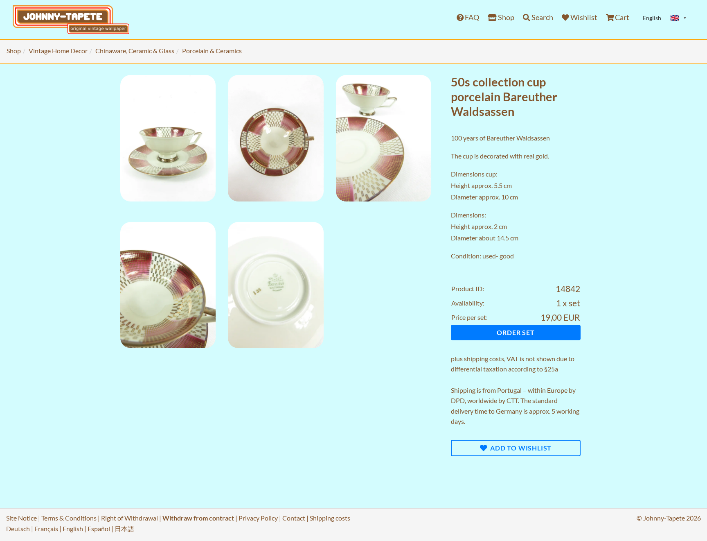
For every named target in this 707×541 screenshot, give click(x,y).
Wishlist (583, 17)
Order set (515, 332)
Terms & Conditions (69, 518)
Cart (621, 17)
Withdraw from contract (198, 518)
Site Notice (21, 518)
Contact (293, 518)
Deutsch (18, 528)
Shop (505, 17)
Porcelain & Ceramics (212, 50)
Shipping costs (330, 518)
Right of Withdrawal (129, 518)
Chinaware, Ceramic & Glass (134, 50)
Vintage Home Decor (58, 50)
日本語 (124, 528)
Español (99, 528)
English (73, 528)
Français (46, 528)
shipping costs (484, 358)
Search (541, 17)
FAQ (471, 17)
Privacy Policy (258, 518)
